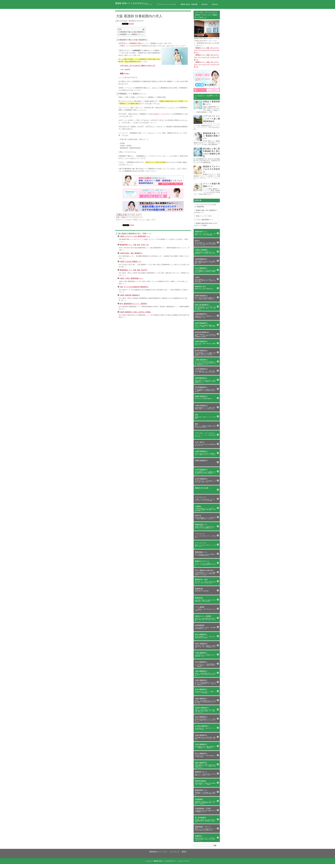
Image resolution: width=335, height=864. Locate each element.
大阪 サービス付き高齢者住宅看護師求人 (134, 286)
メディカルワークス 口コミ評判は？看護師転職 (205, 205)
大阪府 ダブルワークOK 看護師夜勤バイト (135, 236)
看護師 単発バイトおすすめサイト (131, 3)
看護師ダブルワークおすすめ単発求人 (211, 169)
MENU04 (215, 4)
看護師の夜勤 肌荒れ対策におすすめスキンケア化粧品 (205, 224)
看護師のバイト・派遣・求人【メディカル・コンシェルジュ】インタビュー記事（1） (206, 50)
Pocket (131, 24)
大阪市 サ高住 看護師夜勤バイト (131, 278)
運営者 (184, 852)
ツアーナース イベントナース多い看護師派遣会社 (211, 118)
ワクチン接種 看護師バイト (204, 219)
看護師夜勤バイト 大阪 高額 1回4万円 (133, 270)
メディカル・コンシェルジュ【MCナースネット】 (137, 65)
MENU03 (204, 4)
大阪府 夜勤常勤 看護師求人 (130, 295)
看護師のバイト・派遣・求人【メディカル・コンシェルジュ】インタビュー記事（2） (206, 57)
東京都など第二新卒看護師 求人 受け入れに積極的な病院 (211, 152)
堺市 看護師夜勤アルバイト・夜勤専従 (133, 303)
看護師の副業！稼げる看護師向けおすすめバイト (205, 211)
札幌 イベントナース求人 (204, 216)
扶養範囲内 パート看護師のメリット (132, 34)
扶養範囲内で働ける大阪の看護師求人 (132, 32)
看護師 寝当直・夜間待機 (188, 4)
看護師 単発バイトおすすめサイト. (165, 861)
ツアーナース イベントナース (166, 4)
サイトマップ (174, 852)
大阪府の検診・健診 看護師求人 (131, 253)
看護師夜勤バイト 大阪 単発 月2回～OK (134, 244)
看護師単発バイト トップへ (158, 852)
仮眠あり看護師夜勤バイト (211, 102)
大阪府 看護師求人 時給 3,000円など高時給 (135, 312)
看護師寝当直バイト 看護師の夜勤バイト (211, 136)
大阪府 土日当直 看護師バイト (131, 261)
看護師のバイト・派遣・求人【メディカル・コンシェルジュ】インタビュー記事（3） (206, 64)
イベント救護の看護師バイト (211, 185)
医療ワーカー (124, 73)
